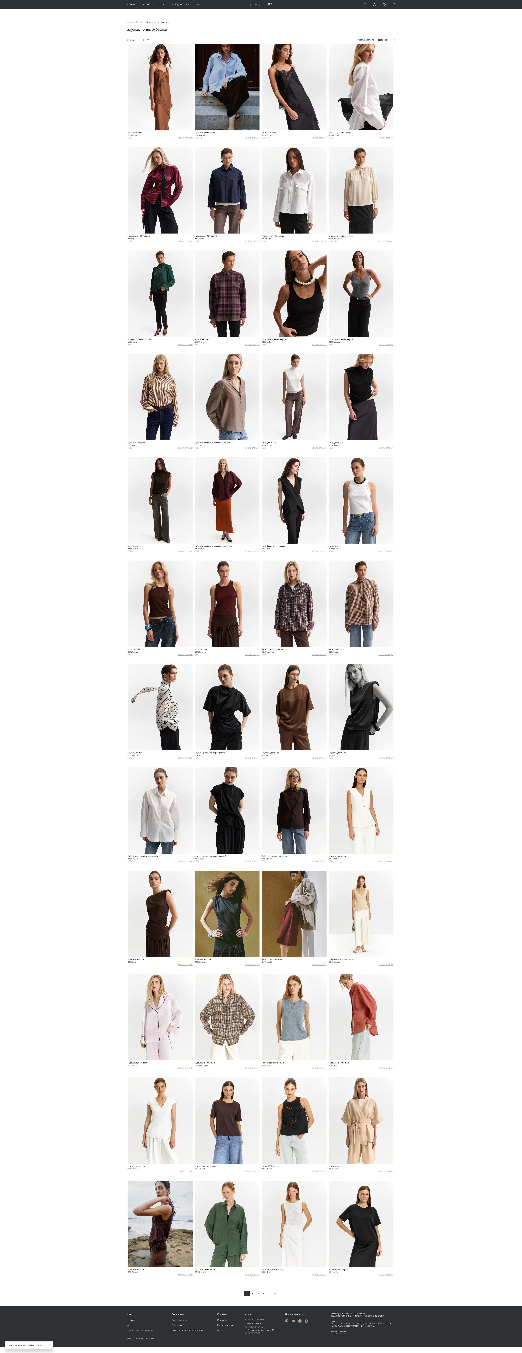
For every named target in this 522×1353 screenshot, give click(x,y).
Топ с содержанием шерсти (274, 339)
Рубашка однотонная (137, 1063)
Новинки (131, 5)
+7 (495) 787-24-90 (254, 1327)
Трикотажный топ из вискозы (342, 959)
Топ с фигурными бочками (273, 546)
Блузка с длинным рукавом (341, 236)
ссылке (38, 1345)
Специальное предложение (140, 1330)
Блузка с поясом (336, 1166)
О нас (161, 5)
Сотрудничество (180, 5)
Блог (199, 5)
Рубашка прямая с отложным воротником (213, 443)
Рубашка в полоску (136, 443)
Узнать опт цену (185, 138)
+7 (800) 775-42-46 (254, 1333)
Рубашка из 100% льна (272, 959)
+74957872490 (336, 1334)
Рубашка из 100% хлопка (340, 133)
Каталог (147, 5)
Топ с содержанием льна (273, 1063)
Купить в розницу (226, 1325)
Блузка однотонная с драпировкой (210, 753)
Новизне (382, 40)
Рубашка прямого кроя (205, 133)
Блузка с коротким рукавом (207, 1166)
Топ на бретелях (135, 133)
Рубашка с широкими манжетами (143, 856)
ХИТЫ (129, 1325)
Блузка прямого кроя (338, 1269)
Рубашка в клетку (203, 339)
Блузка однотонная (270, 753)
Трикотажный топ (136, 959)
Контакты (222, 1320)
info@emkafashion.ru (255, 1319)
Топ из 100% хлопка (270, 1166)
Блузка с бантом (135, 753)
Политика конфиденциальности (187, 1330)
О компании (178, 1325)
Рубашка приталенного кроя (274, 856)
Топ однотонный (269, 443)
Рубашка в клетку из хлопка (274, 649)
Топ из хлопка (335, 546)
